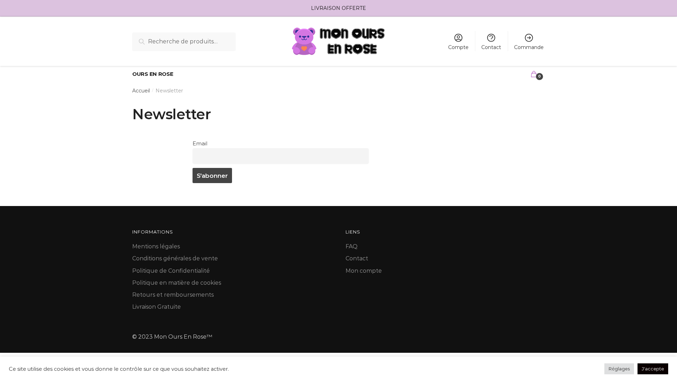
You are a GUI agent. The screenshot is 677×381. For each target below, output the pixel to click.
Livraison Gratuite (156, 306)
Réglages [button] (619, 368)
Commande (529, 47)
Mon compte (364, 270)
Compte (458, 47)
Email (200, 143)
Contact (491, 47)
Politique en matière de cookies (176, 282)
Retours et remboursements (173, 294)
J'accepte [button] (653, 368)
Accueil (141, 90)
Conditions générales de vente (175, 258)
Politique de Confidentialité (171, 270)
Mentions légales (156, 246)
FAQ (352, 246)
